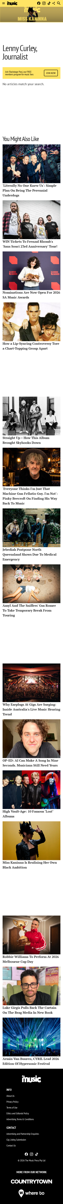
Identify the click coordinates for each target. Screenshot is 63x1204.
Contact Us (11, 1145)
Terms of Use (11, 1107)
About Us (10, 1096)
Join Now (51, 73)
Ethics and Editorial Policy (17, 1113)
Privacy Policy (12, 1101)
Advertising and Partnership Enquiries (22, 1133)
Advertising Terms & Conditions (20, 1119)
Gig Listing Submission (16, 1139)
